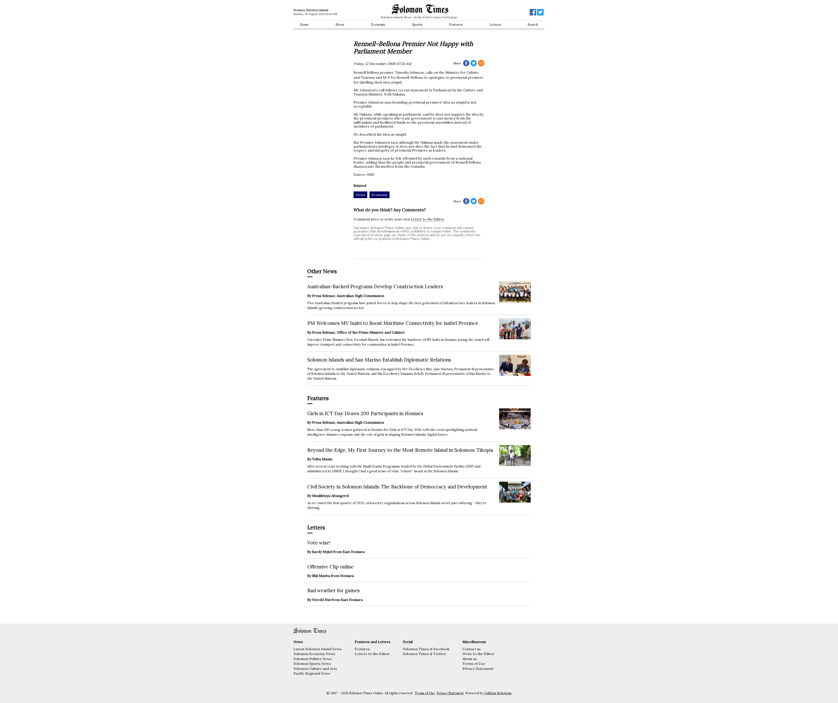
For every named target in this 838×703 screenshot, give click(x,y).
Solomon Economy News (314, 654)
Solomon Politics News (313, 659)
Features (456, 25)
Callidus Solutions (498, 693)
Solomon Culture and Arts (315, 668)
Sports (417, 25)
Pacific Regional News (312, 673)
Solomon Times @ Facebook (426, 649)
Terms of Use (473, 663)
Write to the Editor (478, 654)
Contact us (471, 649)
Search (533, 25)
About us (469, 659)
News (340, 25)
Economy (378, 25)
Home (304, 25)
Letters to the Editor (372, 654)
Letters (495, 25)
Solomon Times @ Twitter (424, 654)
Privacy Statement (477, 668)
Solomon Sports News (312, 663)
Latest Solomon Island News (318, 649)
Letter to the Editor (427, 219)
